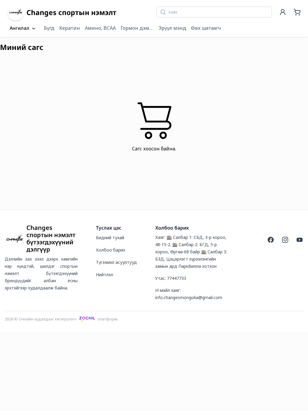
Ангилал (19, 28)
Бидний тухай (110, 237)
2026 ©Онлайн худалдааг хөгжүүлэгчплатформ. (61, 319)
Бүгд (49, 28)
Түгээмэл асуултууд (116, 262)
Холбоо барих (110, 250)
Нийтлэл (104, 274)
